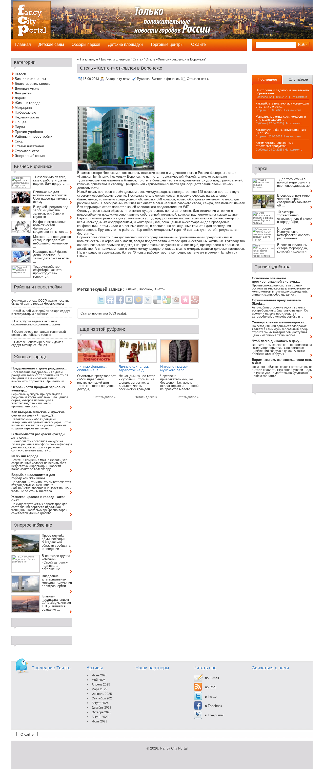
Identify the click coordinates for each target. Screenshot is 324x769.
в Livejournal (214, 715)
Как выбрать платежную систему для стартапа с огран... (282, 105)
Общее (21, 122)
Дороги (20, 98)
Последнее (267, 79)
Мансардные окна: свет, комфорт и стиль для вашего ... (281, 118)
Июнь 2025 (99, 675)
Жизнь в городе (27, 103)
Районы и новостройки (33, 136)
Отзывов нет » (198, 79)
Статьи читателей (29, 146)
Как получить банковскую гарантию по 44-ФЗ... (281, 131)
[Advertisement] (169, 94)
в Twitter (211, 696)
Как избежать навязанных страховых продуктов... (274, 144)
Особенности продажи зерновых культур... (38, 388)
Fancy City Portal (174, 748)
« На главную (87, 59)
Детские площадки (125, 44)
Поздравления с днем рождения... (39, 368)
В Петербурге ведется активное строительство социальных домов (35, 323)
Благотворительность (32, 83)
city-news (124, 79)
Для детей (23, 93)
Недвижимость (27, 117)
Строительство (27, 151)
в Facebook (213, 706)
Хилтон (159, 289)
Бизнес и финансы (115, 59)
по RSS (210, 687)
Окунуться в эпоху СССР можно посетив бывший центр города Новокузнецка (40, 302)
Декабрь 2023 (101, 707)
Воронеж (145, 289)
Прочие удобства (29, 132)
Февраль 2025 (102, 694)
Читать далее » (104, 397)
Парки (20, 127)
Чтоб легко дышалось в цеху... (277, 341)
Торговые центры (167, 44)
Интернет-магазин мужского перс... (175, 368)
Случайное (298, 79)
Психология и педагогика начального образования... (282, 92)
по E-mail (212, 678)
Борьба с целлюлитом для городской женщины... (33, 476)
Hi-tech (20, 74)
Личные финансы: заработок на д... (134, 368)
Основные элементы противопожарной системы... (276, 279)
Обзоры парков (86, 44)
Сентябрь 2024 (103, 698)
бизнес (131, 289)
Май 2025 (99, 680)
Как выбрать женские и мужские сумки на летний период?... (38, 413)
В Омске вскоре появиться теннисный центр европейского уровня (38, 333)
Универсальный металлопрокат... (279, 322)
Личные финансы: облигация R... (92, 368)
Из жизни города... (26, 456)
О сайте (27, 734)
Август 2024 (100, 703)
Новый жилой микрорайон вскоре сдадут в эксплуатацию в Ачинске (40, 312)
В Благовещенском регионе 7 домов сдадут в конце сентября (37, 343)
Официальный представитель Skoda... (276, 301)
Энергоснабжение (30, 156)
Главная (23, 44)
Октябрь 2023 (101, 712)
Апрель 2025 (101, 684)
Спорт (20, 141)
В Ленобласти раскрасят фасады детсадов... (38, 435)
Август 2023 (100, 717)
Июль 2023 (99, 721)
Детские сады (51, 44)
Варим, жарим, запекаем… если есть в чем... (282, 361)
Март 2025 (99, 689)
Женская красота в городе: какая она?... (38, 498)
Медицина (23, 108)
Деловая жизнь (27, 88)
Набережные (25, 112)
